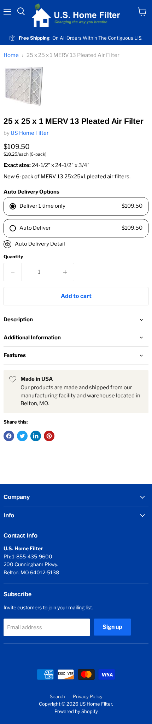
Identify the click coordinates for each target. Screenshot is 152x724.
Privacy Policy (88, 696)
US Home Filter (30, 133)
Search (57, 696)
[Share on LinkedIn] (35, 436)
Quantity (13, 256)
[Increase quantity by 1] (65, 272)
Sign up (112, 627)
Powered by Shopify (76, 711)
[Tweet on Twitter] (22, 436)
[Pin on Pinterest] (49, 436)
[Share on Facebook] (9, 436)
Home (11, 55)
